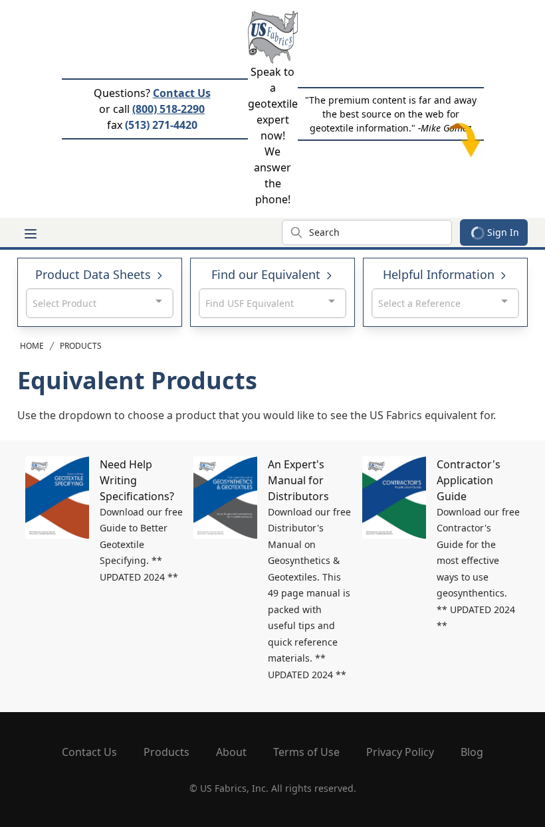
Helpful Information (440, 274)
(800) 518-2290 (168, 109)
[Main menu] (30, 234)
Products (81, 345)
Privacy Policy (400, 752)
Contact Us (182, 93)
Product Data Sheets (94, 274)
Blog (472, 752)
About (231, 752)
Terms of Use (306, 752)
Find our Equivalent (267, 274)
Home (32, 345)
